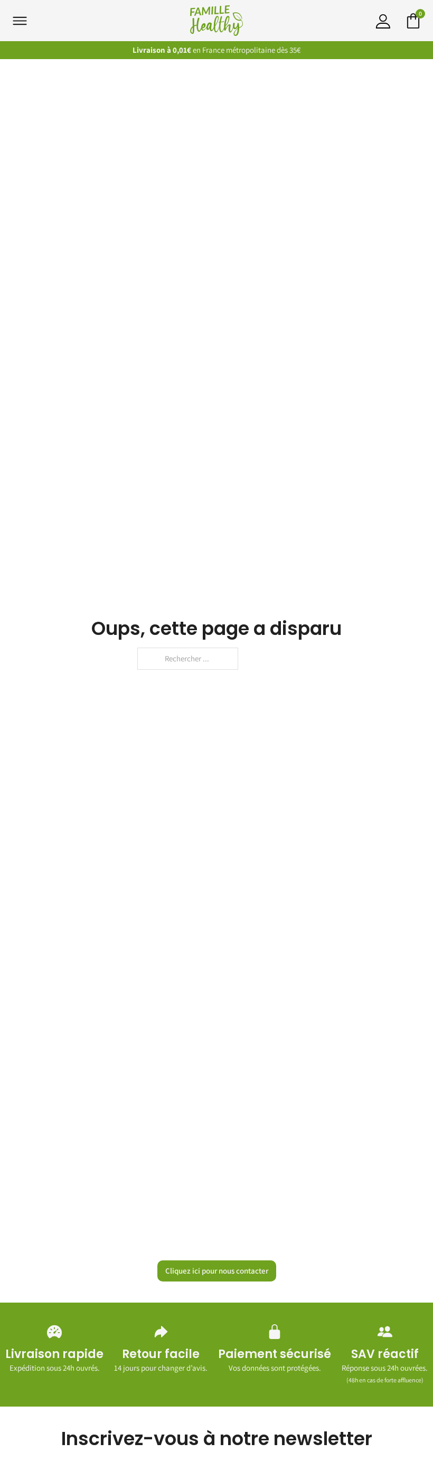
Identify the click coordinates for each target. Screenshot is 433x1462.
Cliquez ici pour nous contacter (216, 1271)
